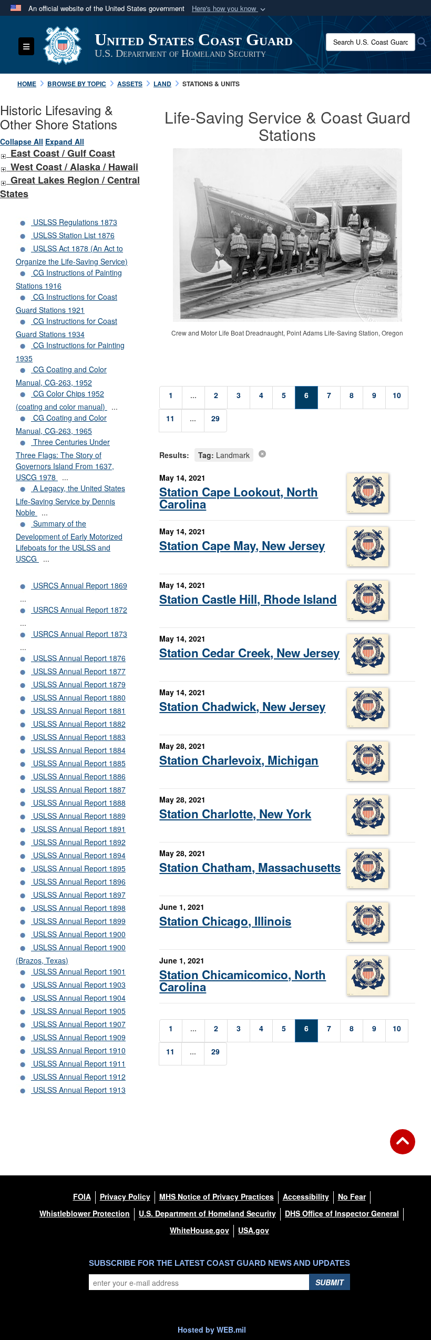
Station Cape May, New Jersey (242, 545)
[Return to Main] (402, 1148)
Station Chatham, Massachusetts (250, 867)
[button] (230, 8)
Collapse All (21, 141)
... (114, 406)
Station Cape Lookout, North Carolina (238, 497)
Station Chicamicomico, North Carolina (242, 980)
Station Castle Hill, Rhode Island (248, 599)
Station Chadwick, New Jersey (242, 706)
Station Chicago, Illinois (225, 920)
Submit (329, 1282)
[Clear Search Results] (262, 453)
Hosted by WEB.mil (212, 1329)
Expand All (64, 141)
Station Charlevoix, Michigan (239, 760)
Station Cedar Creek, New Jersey (249, 652)
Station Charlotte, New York (235, 813)
